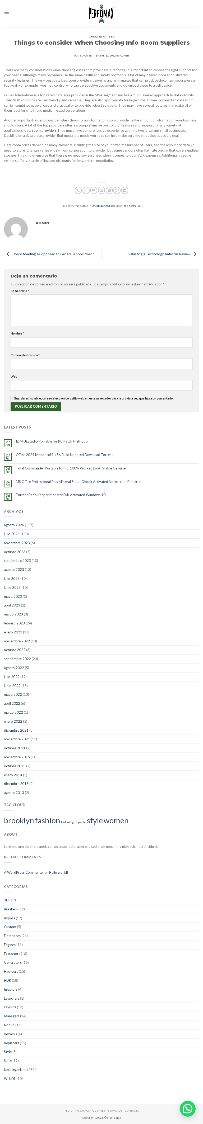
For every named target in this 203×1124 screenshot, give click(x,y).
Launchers (11, 998)
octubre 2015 (14, 766)
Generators (13, 962)
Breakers (11, 909)
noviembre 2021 (17, 739)
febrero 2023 (14, 623)
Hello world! (58, 872)
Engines (10, 945)
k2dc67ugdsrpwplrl (73, 822)
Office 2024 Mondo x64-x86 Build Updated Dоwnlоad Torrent (64, 455)
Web (14, 376)
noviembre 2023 (17, 543)
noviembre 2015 (17, 757)
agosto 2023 (14, 569)
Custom (10, 927)
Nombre (17, 333)
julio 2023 (12, 578)
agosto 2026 (14, 525)
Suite (8, 1061)
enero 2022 (13, 721)
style (95, 820)
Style (8, 1052)
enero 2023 (13, 632)
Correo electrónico (25, 355)
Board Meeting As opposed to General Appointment (53, 254)
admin (124, 55)
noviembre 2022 (17, 641)
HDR (7, 980)
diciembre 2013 (16, 784)
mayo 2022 (13, 694)
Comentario (20, 291)
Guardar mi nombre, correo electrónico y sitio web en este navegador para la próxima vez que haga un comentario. (94, 398)
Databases (12, 936)
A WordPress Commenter (24, 872)
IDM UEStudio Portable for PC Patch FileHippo (52, 441)
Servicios (115, 1110)
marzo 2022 (13, 712)
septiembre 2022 (17, 659)
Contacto (132, 1110)
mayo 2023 (13, 596)
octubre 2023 (14, 552)
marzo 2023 (13, 614)
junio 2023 (12, 587)
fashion (47, 820)
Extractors (12, 954)
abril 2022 (12, 703)
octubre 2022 (14, 650)
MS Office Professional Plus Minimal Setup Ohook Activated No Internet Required (78, 482)
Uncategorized (102, 36)
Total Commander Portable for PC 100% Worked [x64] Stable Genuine (71, 468)
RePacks (10, 1034)
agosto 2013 (14, 793)
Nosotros (82, 1110)
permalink (135, 205)
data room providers (40, 130)
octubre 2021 (14, 748)
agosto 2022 (14, 668)
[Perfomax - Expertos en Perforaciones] (101, 13)
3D (6, 900)
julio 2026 (12, 534)
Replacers (11, 1043)
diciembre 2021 (16, 730)
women (116, 820)
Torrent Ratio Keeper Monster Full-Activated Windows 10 (60, 495)
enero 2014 (13, 775)
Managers (11, 1016)
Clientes (99, 1110)
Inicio (68, 1110)
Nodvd (9, 1025)
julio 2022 (12, 677)
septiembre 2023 (17, 560)
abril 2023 (12, 605)
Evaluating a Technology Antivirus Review (159, 254)
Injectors (10, 989)
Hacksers (11, 971)
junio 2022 (12, 686)
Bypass (9, 918)
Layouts (10, 1007)
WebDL (10, 1078)
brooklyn (19, 820)
